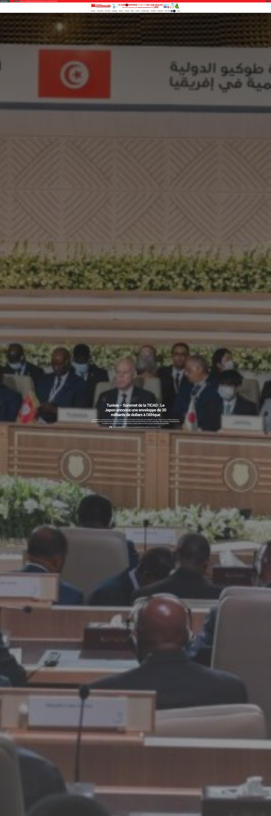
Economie (114, 11)
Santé (132, 11)
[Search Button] (179, 11)
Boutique (167, 11)
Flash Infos (142, 427)
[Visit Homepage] (101, 6)
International (145, 11)
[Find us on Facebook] (172, 11)
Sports (138, 11)
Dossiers (153, 11)
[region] (146, 6)
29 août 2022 (129, 427)
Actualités (100, 11)
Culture (126, 11)
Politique (107, 11)
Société (121, 11)
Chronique (160, 11)
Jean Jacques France (119, 427)
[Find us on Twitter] (174, 11)
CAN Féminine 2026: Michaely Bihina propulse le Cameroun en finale (37, 1)
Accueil (93, 11)
